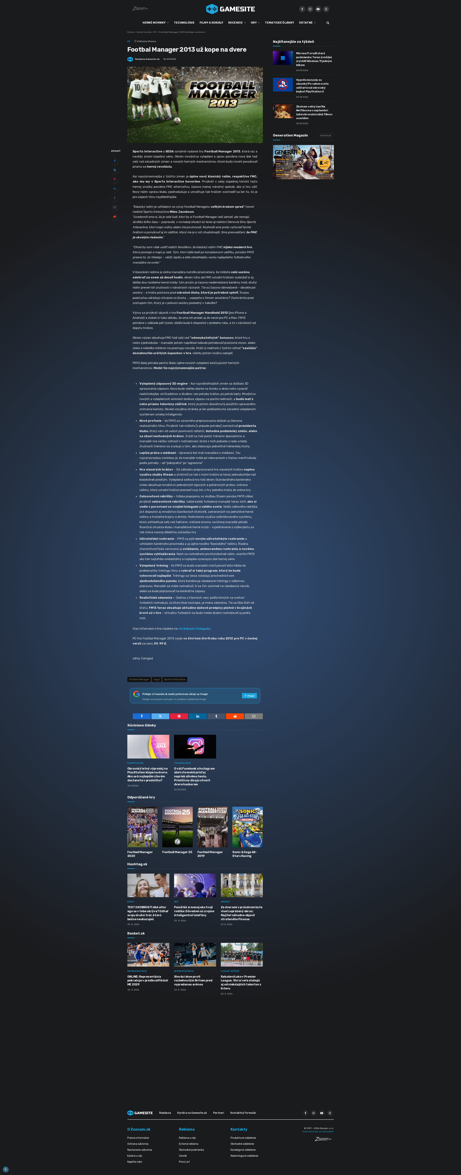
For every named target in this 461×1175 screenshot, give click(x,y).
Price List (184, 1161)
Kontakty (239, 1129)
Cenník (183, 1155)
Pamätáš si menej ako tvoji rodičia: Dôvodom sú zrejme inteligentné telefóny (194, 911)
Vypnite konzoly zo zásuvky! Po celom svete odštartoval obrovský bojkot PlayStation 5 (312, 85)
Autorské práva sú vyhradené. (318, 1131)
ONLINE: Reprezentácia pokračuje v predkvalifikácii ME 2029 (147, 980)
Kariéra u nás (134, 1155)
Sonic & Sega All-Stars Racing (244, 854)
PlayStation (135, 763)
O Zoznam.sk (139, 1129)
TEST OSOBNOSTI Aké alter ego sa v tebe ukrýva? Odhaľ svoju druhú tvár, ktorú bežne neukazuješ (147, 913)
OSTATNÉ (306, 22)
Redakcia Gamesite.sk (147, 59)
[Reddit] (114, 216)
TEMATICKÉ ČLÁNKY (279, 22)
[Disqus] (195, 1046)
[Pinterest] (114, 179)
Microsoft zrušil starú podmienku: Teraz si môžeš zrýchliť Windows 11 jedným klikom (314, 59)
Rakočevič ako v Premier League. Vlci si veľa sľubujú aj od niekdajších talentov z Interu (241, 982)
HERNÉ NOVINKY (154, 22)
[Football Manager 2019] (212, 827)
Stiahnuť (325, 135)
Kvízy (130, 901)
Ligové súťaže (230, 971)
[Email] (114, 207)
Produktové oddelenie (243, 1137)
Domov (131, 32)
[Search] (327, 23)
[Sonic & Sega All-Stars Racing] (247, 827)
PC (155, 32)
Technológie (182, 763)
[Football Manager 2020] (142, 827)
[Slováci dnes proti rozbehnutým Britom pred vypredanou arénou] (195, 955)
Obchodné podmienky (191, 1149)
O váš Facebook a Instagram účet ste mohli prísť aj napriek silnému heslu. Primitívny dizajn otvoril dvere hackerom (194, 776)
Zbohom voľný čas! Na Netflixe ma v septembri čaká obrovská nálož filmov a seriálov (314, 112)
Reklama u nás (187, 1137)
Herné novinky (144, 32)
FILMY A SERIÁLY (211, 22)
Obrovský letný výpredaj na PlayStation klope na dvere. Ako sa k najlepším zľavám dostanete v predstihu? (147, 774)
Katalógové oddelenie (243, 1149)
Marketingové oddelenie (244, 1155)
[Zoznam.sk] (324, 1140)
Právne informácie (138, 1137)
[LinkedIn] (114, 188)
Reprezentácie (137, 971)
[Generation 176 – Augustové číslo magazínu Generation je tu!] (303, 162)
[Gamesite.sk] (230, 9)
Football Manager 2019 (210, 854)
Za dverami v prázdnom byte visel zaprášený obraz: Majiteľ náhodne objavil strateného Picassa (241, 913)
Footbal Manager (139, 679)
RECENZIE (235, 22)
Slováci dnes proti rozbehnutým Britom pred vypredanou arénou (193, 980)
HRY (254, 22)
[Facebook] (114, 160)
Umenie (225, 901)
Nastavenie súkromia (139, 1149)
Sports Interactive (174, 679)
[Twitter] (114, 170)
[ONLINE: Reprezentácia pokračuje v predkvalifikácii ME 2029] (148, 955)
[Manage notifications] (6, 1169)
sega (157, 679)
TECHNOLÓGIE (184, 22)
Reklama (187, 1129)
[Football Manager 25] (177, 827)
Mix (176, 901)
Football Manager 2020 (140, 854)
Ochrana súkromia (137, 1143)
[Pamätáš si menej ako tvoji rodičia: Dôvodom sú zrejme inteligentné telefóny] (195, 885)
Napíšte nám (134, 1161)
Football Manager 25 (177, 852)
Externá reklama (188, 1143)
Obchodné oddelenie (242, 1143)
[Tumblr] (114, 197)
